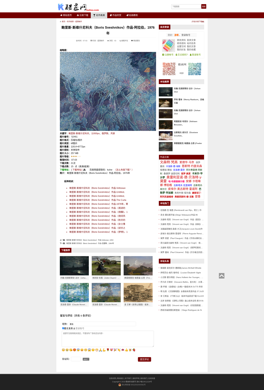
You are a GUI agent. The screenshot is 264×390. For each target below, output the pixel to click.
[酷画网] (78, 6)
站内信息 (191, 43)
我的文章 (191, 46)
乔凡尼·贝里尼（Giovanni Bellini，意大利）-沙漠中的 (183, 282)
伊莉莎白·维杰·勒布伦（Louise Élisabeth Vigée (180, 273)
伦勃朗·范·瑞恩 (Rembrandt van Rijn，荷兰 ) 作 (180, 210)
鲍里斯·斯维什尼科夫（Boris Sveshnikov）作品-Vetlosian (97, 188)
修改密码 (181, 43)
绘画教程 (133, 15)
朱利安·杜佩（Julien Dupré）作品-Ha (108, 278)
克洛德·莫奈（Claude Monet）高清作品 (78, 304)
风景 (113, 133)
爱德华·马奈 (187, 162)
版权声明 (136, 378)
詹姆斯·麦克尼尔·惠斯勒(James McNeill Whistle (180, 268)
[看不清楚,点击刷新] (86, 359)
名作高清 (100, 15)
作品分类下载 (197, 22)
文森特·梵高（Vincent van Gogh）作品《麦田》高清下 (183, 219)
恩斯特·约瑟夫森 (192, 166)
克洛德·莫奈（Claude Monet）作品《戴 (109, 304)
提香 (197, 196)
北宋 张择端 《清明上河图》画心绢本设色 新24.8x (182, 301)
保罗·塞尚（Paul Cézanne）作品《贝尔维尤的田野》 (183, 252)
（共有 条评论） (82, 315)
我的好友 (181, 49)
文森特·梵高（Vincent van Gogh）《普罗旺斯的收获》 (183, 247)
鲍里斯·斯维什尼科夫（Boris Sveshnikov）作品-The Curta (97, 200)
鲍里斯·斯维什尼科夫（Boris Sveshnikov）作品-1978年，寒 (98, 204)
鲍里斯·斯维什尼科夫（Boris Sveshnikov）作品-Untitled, (97, 192)
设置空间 (181, 46)
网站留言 (120, 378)
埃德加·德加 (166, 170)
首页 (63, 22)
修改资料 (181, 40)
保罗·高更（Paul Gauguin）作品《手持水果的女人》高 (184, 238)
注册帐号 (169, 55)
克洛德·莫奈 (179, 170)
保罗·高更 (186, 173)
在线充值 (151, 378)
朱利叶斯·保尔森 (183, 193)
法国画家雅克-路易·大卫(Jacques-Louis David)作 (181, 229)
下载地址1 (77, 170)
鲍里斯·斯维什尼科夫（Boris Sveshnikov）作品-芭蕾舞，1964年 (90, 243)
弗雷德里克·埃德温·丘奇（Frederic (139, 278)
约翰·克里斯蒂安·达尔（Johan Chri (76, 278)
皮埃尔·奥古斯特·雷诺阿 (182, 188)
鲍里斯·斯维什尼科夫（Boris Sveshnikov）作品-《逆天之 (97, 228)
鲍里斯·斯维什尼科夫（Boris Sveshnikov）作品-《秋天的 (97, 220)
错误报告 (136, 41)
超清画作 (78, 22)
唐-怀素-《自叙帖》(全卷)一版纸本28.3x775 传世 (181, 287)
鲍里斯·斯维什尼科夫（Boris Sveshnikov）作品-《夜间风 (97, 216)
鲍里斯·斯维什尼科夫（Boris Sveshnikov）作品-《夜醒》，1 (98, 212)
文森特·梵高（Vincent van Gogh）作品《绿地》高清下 (183, 224)
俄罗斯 (105, 133)
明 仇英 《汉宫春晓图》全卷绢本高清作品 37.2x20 (182, 291)
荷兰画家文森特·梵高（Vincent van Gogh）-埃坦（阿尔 (184, 243)
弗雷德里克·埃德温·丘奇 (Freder (188, 143)
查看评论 (124, 41)
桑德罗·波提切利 (172, 173)
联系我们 (144, 378)
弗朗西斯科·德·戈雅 (184, 197)
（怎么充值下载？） (124, 170)
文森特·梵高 (169, 162)
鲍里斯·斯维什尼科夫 (79, 133)
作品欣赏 (116, 15)
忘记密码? (182, 55)
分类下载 (83, 15)
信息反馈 (112, 378)
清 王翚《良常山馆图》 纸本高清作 (139, 304)
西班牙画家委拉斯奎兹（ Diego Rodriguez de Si (181, 310)
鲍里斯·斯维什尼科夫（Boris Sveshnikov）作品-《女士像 (97, 224)
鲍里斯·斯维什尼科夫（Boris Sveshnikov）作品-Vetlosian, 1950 (89, 240)
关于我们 (128, 378)
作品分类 (164, 157)
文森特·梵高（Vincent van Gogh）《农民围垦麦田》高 (183, 305)
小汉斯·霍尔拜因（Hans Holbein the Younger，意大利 (183, 277)
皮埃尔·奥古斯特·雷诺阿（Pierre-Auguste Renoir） (182, 233)
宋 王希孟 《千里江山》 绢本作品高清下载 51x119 (182, 296)
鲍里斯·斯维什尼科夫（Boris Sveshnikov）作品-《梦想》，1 (98, 232)
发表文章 (191, 40)
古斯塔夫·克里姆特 (183, 185)
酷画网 (128, 382)
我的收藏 (191, 49)
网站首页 (67, 15)
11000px (95, 133)
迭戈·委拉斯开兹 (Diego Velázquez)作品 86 (179, 215)
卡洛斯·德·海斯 (173, 166)
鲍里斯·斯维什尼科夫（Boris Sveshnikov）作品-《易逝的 (97, 208)
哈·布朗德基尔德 (176, 181)
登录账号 (185, 35)
